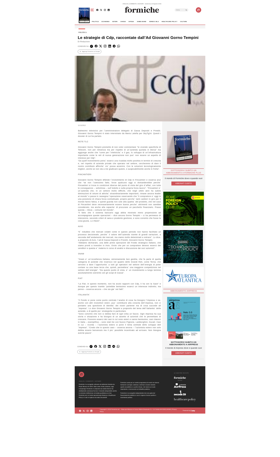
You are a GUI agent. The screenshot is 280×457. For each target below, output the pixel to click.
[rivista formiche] (183, 319)
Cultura (183, 21)
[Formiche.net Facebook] (97, 10)
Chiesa (123, 21)
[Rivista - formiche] (186, 379)
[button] (92, 15)
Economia (105, 21)
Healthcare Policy (169, 21)
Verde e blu (154, 21)
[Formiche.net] (198, 10)
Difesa (131, 21)
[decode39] (186, 392)
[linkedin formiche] (91, 411)
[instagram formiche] (87, 411)
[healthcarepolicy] (186, 399)
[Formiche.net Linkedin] (108, 10)
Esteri (115, 21)
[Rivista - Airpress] (186, 385)
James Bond (141, 21)
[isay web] (193, 410)
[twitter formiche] (84, 411)
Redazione (85, 42)
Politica (95, 21)
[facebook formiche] (80, 411)
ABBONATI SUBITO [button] (183, 183)
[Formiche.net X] (101, 10)
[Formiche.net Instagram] (105, 10)
